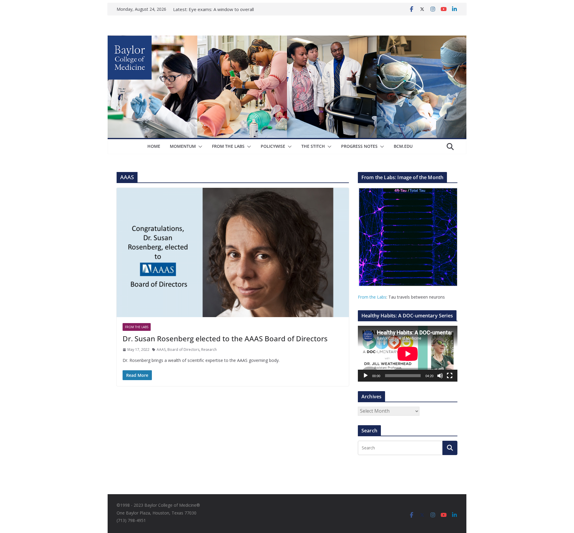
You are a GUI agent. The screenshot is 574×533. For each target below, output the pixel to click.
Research (209, 349)
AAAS (161, 349)
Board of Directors (183, 349)
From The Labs (228, 146)
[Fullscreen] (450, 376)
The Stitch (313, 146)
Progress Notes (359, 146)
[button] (199, 146)
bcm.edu (403, 146)
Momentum (183, 146)
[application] (407, 354)
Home (153, 146)
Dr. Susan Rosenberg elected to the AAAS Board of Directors (225, 338)
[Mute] (440, 376)
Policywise (273, 146)
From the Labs (372, 297)
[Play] (366, 376)
